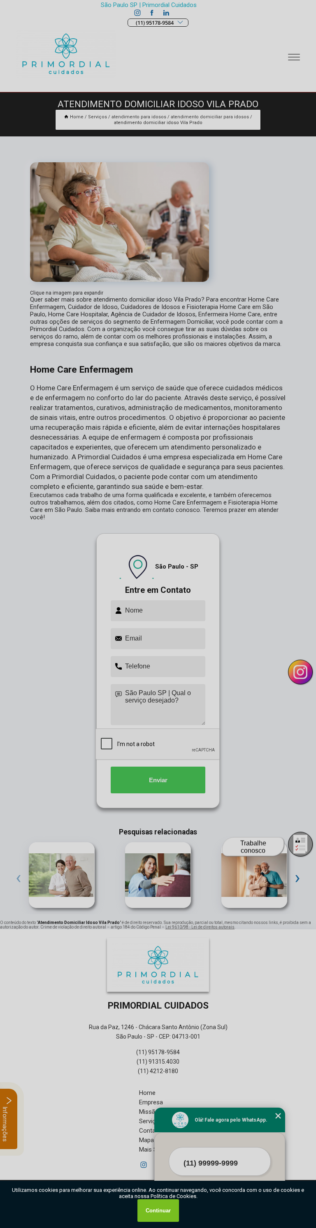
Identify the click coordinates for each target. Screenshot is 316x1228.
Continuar (158, 1210)
